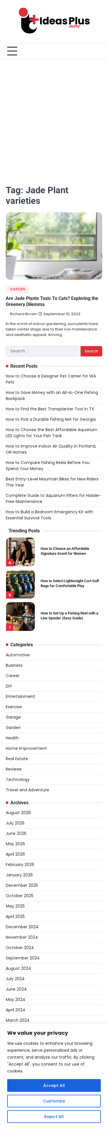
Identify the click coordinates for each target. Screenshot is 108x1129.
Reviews (14, 769)
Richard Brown (23, 313)
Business (14, 665)
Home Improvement (26, 748)
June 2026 (16, 833)
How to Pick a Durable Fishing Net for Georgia (51, 419)
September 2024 (23, 958)
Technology (18, 779)
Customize (54, 1101)
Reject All (54, 1116)
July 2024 (15, 979)
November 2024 (22, 937)
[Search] (98, 51)
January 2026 (19, 875)
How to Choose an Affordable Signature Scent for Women (65, 550)
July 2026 (15, 823)
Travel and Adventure (27, 790)
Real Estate (17, 759)
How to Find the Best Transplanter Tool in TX (50, 409)
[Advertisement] (54, 116)
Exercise (14, 707)
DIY (9, 686)
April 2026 (15, 854)
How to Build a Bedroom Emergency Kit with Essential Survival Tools (49, 515)
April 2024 (15, 1010)
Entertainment (20, 696)
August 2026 (18, 813)
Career (13, 676)
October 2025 (19, 896)
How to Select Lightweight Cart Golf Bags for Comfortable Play (70, 582)
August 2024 (18, 968)
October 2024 (20, 947)
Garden (18, 289)
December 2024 (22, 927)
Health (12, 738)
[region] (54, 1076)
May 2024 (15, 999)
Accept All (54, 1085)
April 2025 (15, 916)
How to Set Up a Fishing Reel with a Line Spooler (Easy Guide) (69, 614)
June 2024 (16, 989)
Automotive (18, 655)
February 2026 (20, 864)
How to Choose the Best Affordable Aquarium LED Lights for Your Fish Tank (51, 433)
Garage (13, 717)
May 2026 (15, 844)
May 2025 (15, 906)
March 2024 (18, 1020)
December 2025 (22, 885)
